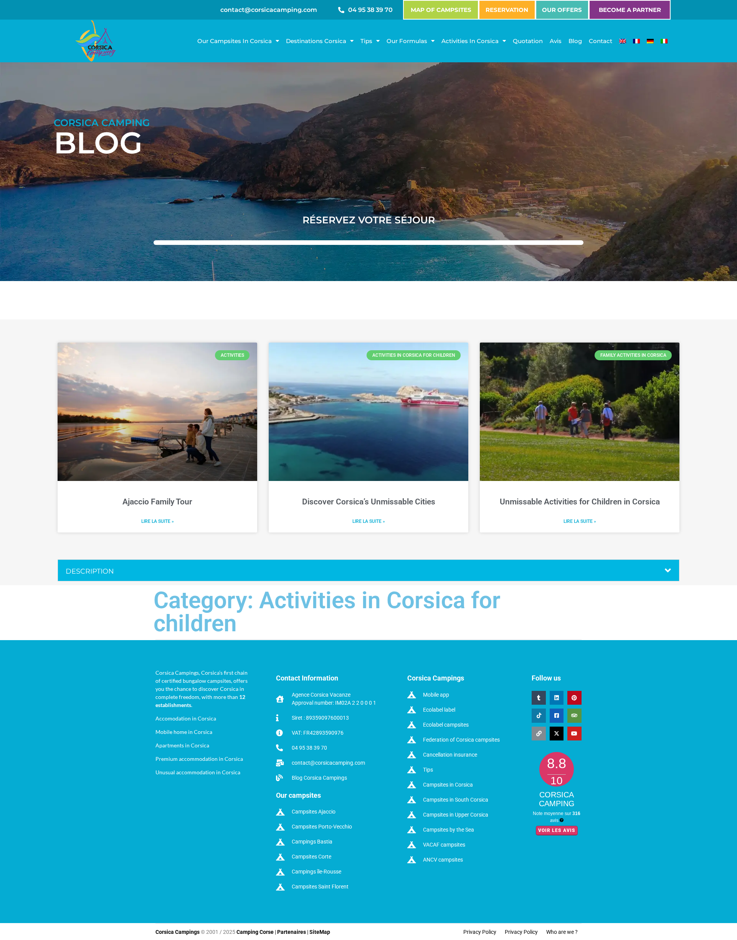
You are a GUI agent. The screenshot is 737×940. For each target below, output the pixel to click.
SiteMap (319, 932)
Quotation (528, 41)
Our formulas (407, 41)
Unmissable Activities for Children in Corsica (580, 501)
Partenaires (291, 932)
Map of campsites (441, 9)
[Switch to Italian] (664, 41)
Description (90, 571)
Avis (556, 41)
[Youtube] (574, 733)
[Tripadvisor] (574, 715)
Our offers (562, 9)
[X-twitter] (556, 733)
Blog (575, 41)
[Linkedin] (556, 698)
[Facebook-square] (556, 715)
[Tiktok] (538, 715)
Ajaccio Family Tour (157, 501)
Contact (600, 41)
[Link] (538, 733)
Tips (366, 41)
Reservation (507, 9)
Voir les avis (556, 830)
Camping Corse (255, 932)
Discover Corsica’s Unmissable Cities (368, 501)
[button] (368, 570)
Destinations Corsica (316, 41)
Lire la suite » (157, 521)
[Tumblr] (538, 698)
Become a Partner (630, 9)
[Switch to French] (636, 41)
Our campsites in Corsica (234, 41)
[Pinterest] (574, 698)
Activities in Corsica (470, 41)
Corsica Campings (178, 932)
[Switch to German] (650, 41)
